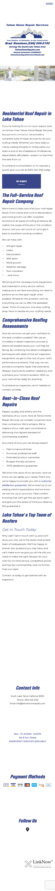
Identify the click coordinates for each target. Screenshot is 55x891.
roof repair (32, 126)
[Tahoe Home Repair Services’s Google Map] (27, 830)
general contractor (17, 134)
